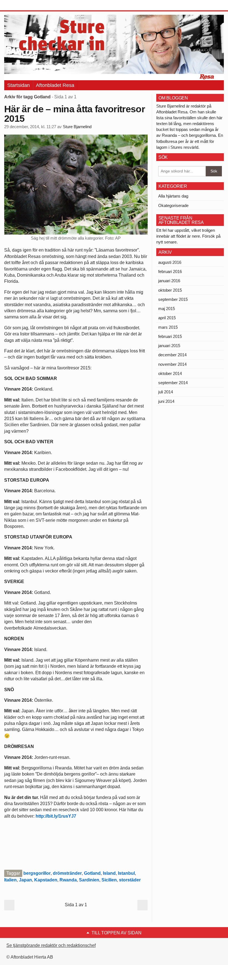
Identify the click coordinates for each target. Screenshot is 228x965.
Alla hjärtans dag (173, 196)
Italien (10, 880)
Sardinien (89, 880)
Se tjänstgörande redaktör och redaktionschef (51, 945)
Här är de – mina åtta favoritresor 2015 (74, 114)
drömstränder (67, 873)
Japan (25, 880)
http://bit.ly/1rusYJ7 (56, 816)
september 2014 (173, 382)
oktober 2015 (170, 290)
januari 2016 (169, 280)
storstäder (130, 880)
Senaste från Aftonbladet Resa (181, 220)
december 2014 (172, 354)
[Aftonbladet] (25, 6)
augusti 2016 (169, 262)
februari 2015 (170, 336)
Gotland (92, 873)
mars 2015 (168, 327)
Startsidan (18, 85)
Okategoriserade (173, 205)
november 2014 (172, 364)
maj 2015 (166, 308)
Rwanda (68, 880)
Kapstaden (45, 880)
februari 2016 (170, 271)
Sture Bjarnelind (77, 127)
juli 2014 (165, 391)
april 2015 (167, 317)
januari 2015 (169, 345)
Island (109, 873)
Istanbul (126, 873)
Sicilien (109, 880)
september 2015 (173, 299)
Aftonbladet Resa (55, 85)
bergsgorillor (37, 873)
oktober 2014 (170, 373)
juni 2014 (166, 401)
